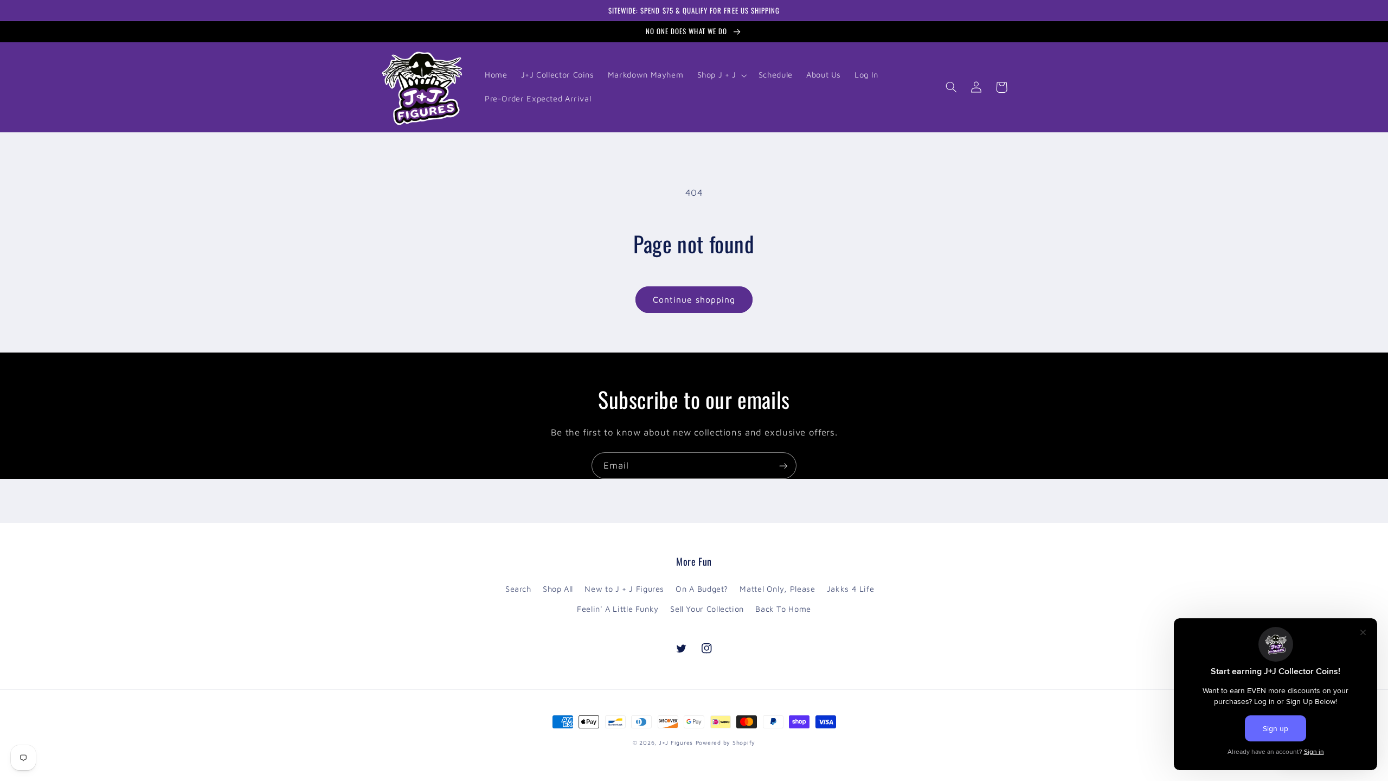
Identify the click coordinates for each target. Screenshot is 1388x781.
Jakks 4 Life (851, 588)
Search (518, 588)
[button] (720, 75)
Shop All (558, 588)
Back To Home (783, 608)
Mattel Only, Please (777, 588)
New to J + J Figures (624, 588)
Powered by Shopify (725, 742)
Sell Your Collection (707, 608)
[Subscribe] (783, 465)
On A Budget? (702, 588)
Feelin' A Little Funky (618, 608)
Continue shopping (694, 299)
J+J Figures (676, 742)
